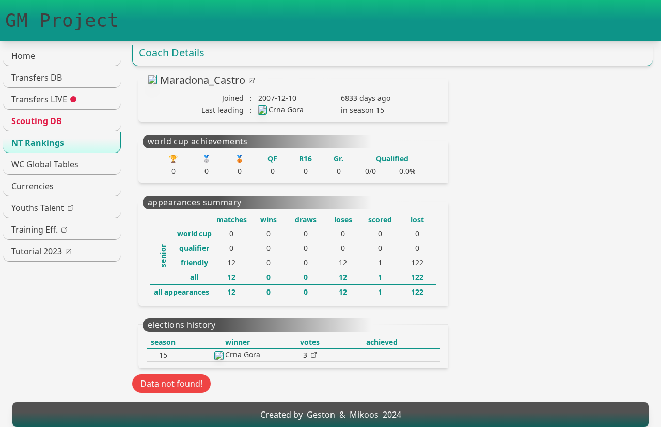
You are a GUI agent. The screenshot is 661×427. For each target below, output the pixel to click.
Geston (321, 414)
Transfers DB (36, 77)
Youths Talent (37, 207)
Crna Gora (286, 109)
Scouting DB (36, 121)
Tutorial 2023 (36, 251)
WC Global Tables (44, 164)
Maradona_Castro (202, 80)
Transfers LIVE (39, 99)
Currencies (32, 186)
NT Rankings (37, 142)
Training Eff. (34, 229)
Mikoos (364, 414)
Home (23, 56)
